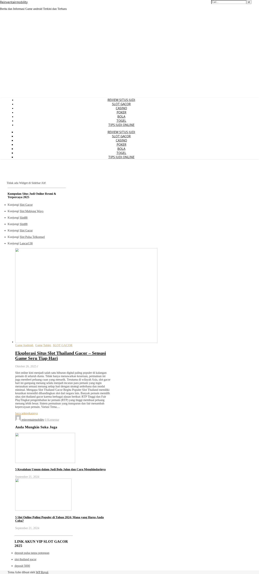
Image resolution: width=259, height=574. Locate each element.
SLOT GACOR (121, 104)
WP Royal (42, 572)
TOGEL (121, 121)
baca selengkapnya (26, 413)
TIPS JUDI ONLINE (121, 125)
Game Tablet (43, 345)
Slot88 (23, 217)
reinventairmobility (33, 419)
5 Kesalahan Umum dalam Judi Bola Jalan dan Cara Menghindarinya (60, 469)
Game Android (24, 345)
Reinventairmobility (14, 2)
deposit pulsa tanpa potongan (32, 552)
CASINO (121, 108)
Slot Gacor (26, 204)
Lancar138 (26, 243)
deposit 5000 (22, 565)
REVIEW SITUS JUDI (121, 100)
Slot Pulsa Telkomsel (32, 237)
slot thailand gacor (25, 559)
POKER (121, 112)
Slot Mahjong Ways (31, 211)
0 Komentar (52, 419)
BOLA (121, 116)
